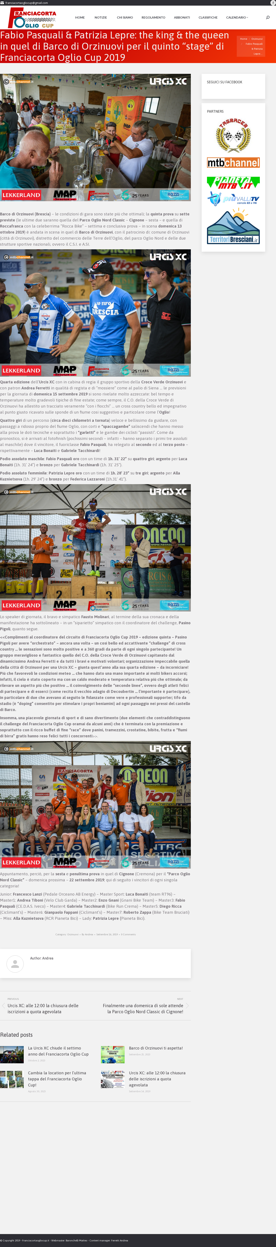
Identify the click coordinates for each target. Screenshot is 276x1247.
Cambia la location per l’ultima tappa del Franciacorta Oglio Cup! (57, 1078)
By (87, 934)
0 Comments (128, 934)
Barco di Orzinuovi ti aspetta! (156, 1048)
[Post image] (12, 1054)
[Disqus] (95, 1172)
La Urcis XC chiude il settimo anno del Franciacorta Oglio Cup (58, 1051)
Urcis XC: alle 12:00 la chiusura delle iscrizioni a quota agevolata (157, 1078)
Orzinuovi (72, 934)
